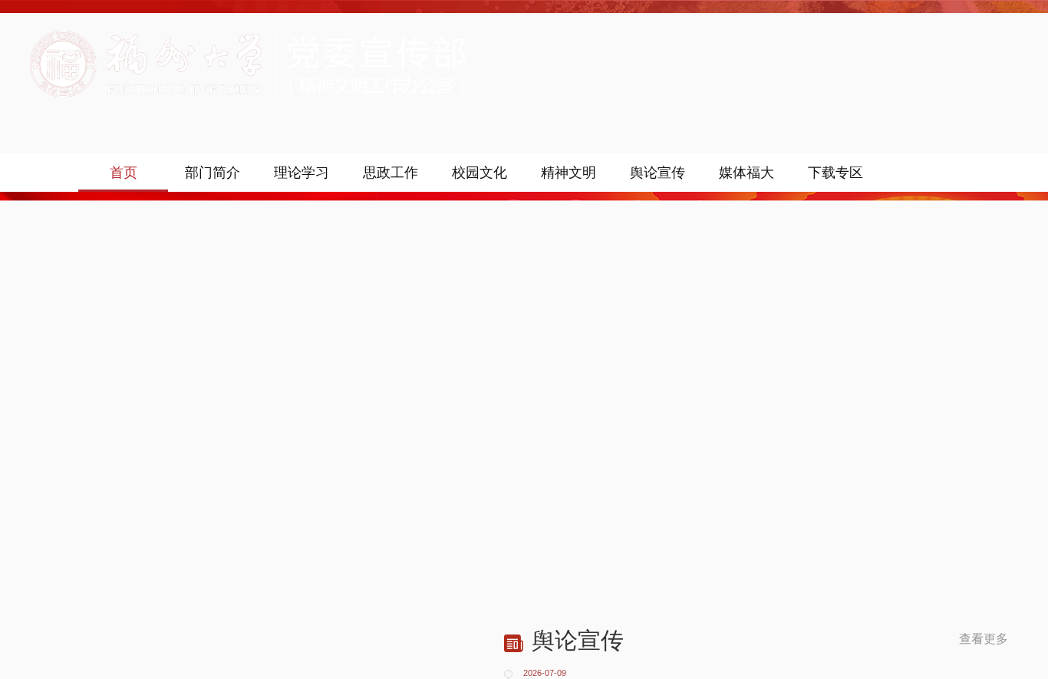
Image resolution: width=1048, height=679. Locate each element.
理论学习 (301, 172)
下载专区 (835, 172)
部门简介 (212, 172)
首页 (123, 172)
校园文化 (479, 172)
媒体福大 (746, 172)
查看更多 (983, 639)
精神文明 (568, 172)
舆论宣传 (657, 172)
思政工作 (390, 172)
